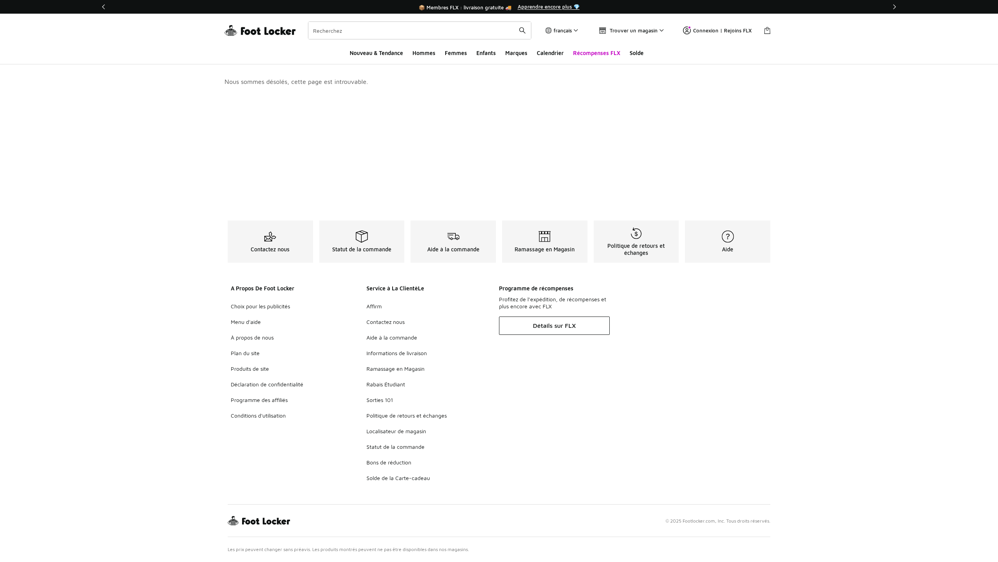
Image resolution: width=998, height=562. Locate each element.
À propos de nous (252, 337)
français (563, 30)
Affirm (374, 306)
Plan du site (245, 353)
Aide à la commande (391, 337)
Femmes (456, 53)
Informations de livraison (396, 353)
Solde (637, 53)
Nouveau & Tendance (376, 53)
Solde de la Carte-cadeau (398, 478)
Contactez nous (385, 321)
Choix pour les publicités (260, 306)
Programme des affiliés (259, 400)
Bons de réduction (388, 462)
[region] (499, 7)
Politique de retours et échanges (406, 415)
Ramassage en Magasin (395, 368)
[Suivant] (894, 7)
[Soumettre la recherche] (522, 30)
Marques (516, 53)
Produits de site (250, 368)
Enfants (486, 53)
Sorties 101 (379, 400)
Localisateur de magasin (396, 431)
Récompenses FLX (596, 53)
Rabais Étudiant (385, 384)
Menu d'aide (246, 321)
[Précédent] (104, 7)
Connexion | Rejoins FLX (722, 30)
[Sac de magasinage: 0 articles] (767, 30)
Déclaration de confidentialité (267, 384)
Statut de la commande (395, 446)
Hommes (423, 53)
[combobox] (419, 30)
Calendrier (550, 53)
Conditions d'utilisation (258, 415)
